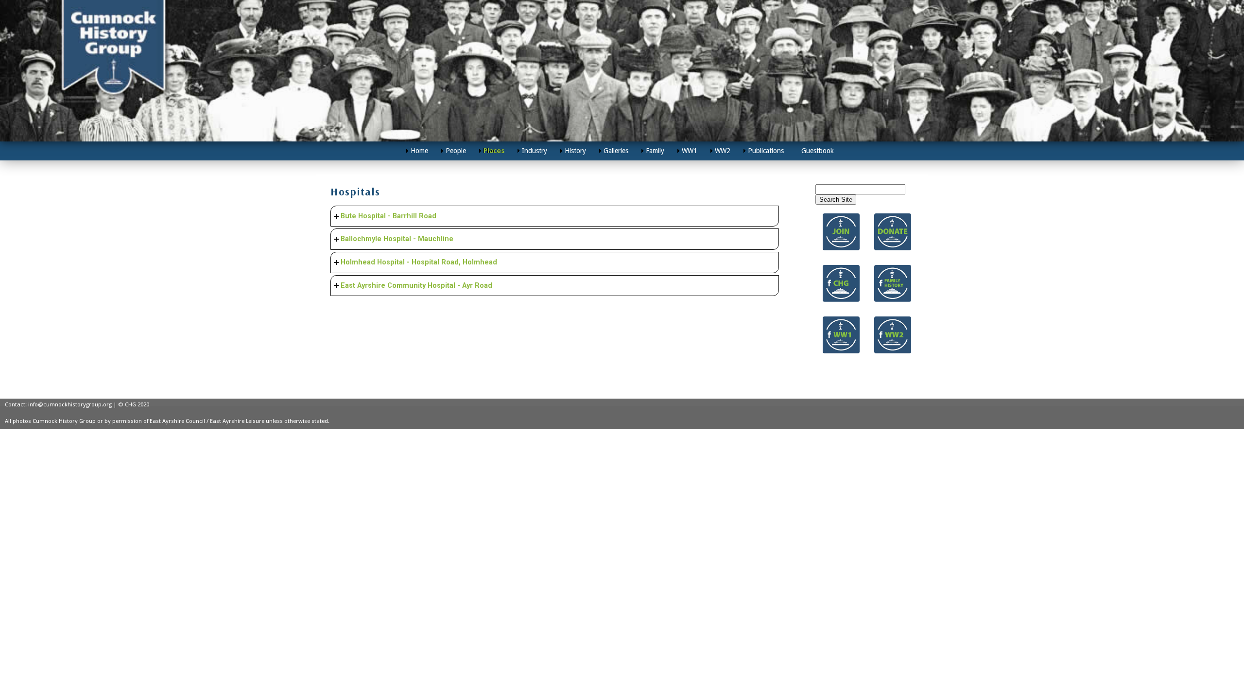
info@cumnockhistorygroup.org (70, 404)
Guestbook (817, 151)
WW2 (722, 151)
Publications (766, 151)
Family (655, 151)
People (456, 151)
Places (494, 151)
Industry (534, 151)
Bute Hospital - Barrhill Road (388, 216)
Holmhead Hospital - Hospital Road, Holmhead (419, 262)
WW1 (689, 151)
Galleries (616, 151)
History (575, 151)
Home (419, 151)
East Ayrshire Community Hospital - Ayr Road (416, 285)
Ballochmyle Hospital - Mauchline (397, 239)
